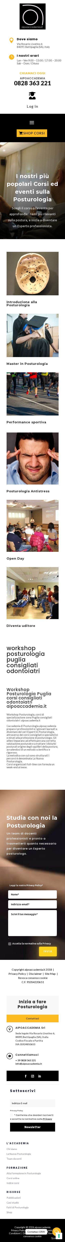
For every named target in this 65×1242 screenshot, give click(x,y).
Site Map (50, 973)
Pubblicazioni (14, 1197)
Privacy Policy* (34, 885)
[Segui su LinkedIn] (39, 1076)
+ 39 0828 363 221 (25, 1060)
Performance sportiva (26, 422)
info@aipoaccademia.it (28, 1063)
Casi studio (13, 1202)
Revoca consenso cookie (32, 977)
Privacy (47, 1119)
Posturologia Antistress (28, 491)
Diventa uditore (21, 626)
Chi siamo (12, 1148)
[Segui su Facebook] (25, 1076)
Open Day (15, 558)
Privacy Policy (17, 973)
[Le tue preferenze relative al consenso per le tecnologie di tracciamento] (59, 1236)
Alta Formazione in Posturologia (24, 1173)
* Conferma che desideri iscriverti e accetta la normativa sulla (31, 1117)
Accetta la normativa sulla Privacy (31, 943)
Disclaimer (35, 973)
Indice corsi (13, 1182)
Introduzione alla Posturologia (22, 303)
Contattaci (32, 1018)
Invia (48, 951)
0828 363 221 (32, 83)
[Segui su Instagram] (32, 1076)
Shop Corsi (34, 133)
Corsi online (13, 1178)
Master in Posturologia (27, 364)
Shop (9, 1212)
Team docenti (14, 1158)
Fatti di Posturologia (17, 1207)
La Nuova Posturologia (19, 1153)
